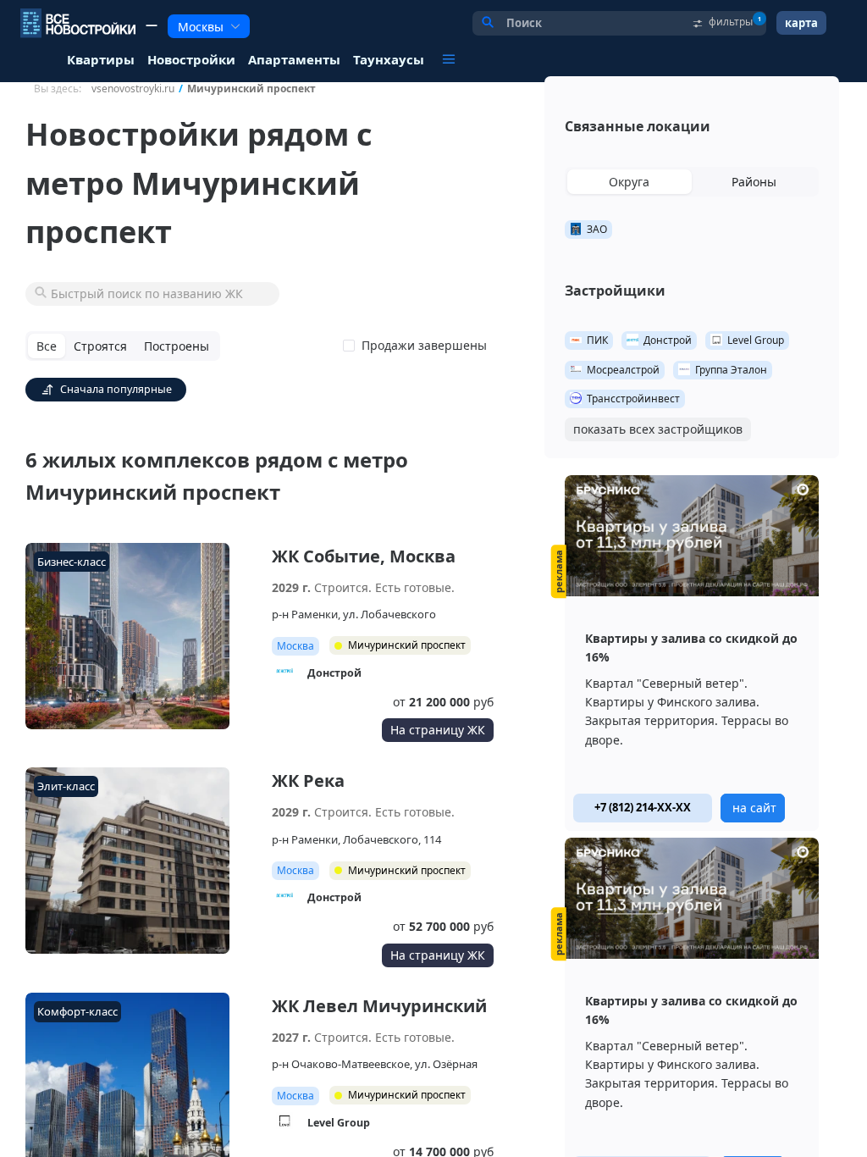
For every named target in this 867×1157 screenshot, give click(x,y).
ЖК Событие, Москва (364, 556)
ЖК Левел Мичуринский (379, 1005)
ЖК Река (308, 780)
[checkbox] (418, 345)
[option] (691, 653)
